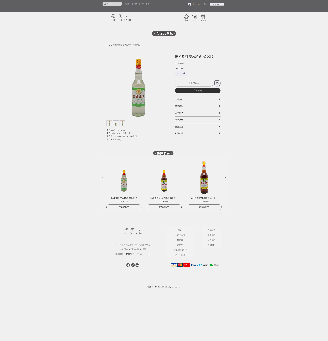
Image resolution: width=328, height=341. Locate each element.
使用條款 (211, 235)
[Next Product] (225, 177)
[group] (164, 185)
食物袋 (134, 4)
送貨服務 (211, 230)
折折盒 (127, 4)
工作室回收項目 (180, 255)
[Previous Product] (102, 177)
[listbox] (217, 4)
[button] (206, 4)
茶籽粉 (141, 4)
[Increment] (184, 73)
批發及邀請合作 (180, 250)
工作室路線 (180, 235)
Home (109, 45)
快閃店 (180, 240)
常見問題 (211, 245)
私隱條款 (211, 240)
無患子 (148, 4)
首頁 (180, 230)
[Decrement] (177, 73)
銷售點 (180, 245)
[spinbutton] (181, 73)
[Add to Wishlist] (217, 83)
